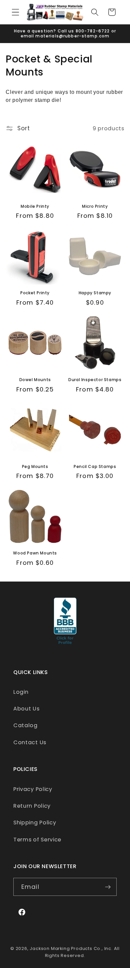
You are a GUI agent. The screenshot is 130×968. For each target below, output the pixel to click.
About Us (26, 708)
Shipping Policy (34, 822)
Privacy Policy (32, 789)
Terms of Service (37, 839)
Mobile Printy (35, 206)
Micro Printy (95, 206)
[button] (15, 12)
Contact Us (29, 742)
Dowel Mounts (35, 379)
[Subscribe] (107, 887)
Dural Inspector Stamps (94, 379)
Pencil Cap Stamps (95, 466)
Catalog (25, 725)
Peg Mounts (35, 466)
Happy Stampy (95, 293)
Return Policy (32, 806)
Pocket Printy (35, 293)
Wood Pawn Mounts (35, 553)
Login (20, 692)
